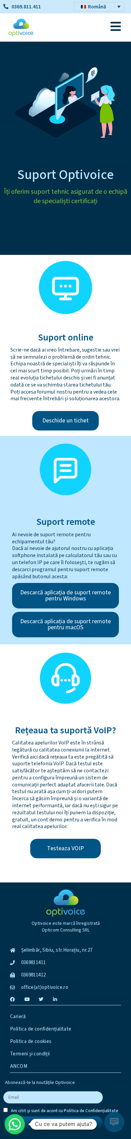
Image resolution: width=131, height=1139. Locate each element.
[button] (15, 1124)
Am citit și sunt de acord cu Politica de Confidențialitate (64, 1111)
